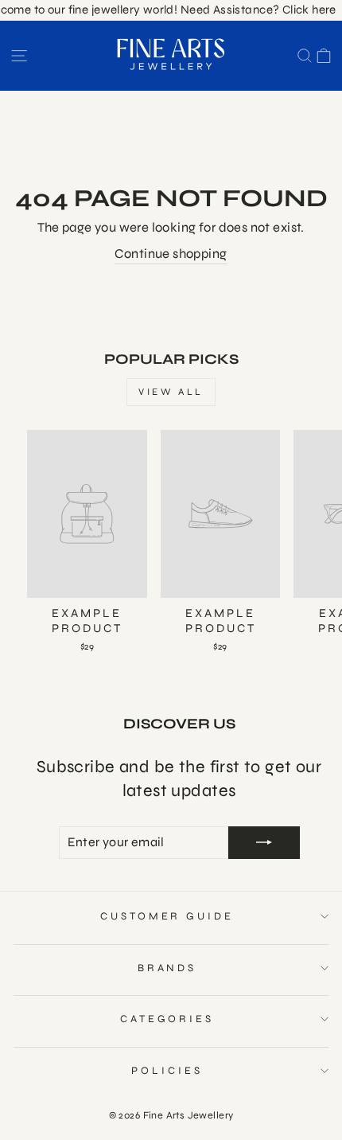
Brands (167, 968)
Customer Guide (167, 916)
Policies (167, 1070)
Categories (167, 1019)
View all (171, 391)
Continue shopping (171, 254)
